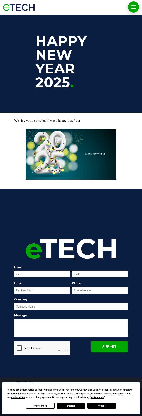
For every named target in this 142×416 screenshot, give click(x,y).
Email (18, 283)
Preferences (40, 406)
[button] (133, 7)
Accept (102, 406)
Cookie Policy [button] (18, 397)
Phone (76, 283)
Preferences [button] (97, 397)
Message (20, 315)
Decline (71, 406)
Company (21, 299)
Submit (109, 346)
